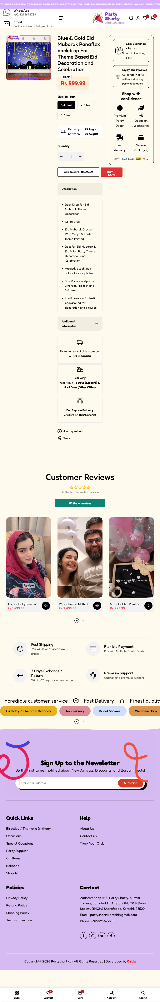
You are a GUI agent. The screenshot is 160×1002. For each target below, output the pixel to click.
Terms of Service (19, 920)
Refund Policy (16, 905)
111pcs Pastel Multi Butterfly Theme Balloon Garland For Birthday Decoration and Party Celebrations (74, 604)
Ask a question (72, 431)
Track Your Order (93, 843)
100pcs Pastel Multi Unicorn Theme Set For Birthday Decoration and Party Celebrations (51, 998)
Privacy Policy (17, 898)
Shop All (12, 873)
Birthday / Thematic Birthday (28, 828)
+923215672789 (103, 921)
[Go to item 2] (83, 620)
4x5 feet (86, 105)
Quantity (64, 146)
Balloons (12, 866)
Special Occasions (19, 843)
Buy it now (111, 173)
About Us (87, 828)
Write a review (80, 503)
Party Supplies (17, 851)
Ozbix (131, 961)
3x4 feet (66, 105)
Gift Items (13, 858)
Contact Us (88, 836)
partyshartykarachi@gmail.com (113, 915)
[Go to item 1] (76, 620)
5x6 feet (66, 115)
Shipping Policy (17, 913)
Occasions (13, 836)
